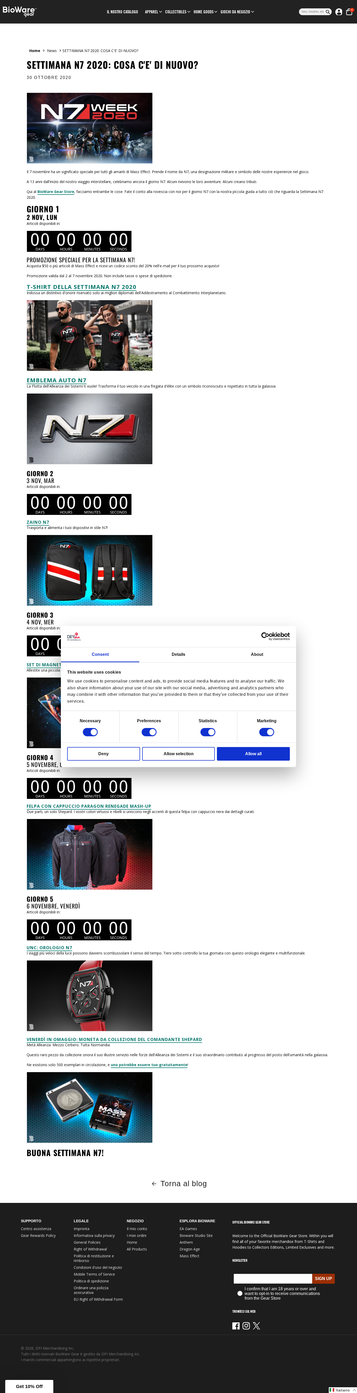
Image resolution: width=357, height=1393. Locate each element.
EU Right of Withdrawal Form (98, 1299)
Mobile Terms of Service (94, 1274)
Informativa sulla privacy (94, 1235)
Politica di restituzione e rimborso (94, 1258)
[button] (151, 12)
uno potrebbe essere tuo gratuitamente (149, 1064)
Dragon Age (190, 1249)
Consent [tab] (100, 654)
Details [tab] (178, 654)
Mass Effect (189, 1255)
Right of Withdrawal (90, 1249)
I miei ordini (136, 1235)
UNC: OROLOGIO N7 (49, 948)
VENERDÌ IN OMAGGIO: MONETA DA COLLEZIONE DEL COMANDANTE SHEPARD (114, 1039)
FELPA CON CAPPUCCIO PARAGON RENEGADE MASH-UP (89, 806)
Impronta (81, 1228)
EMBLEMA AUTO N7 (57, 380)
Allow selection (179, 754)
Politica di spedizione (91, 1280)
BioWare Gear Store (55, 191)
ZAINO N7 (38, 522)
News (52, 50)
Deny (103, 754)
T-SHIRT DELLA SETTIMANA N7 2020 (81, 287)
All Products (137, 1249)
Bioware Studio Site (196, 1235)
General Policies (87, 1242)
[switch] (149, 732)
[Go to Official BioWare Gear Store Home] (41, 12)
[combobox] (311, 11)
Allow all (253, 754)
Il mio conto (137, 1228)
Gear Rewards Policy (38, 1235)
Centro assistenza (36, 1228)
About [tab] (257, 654)
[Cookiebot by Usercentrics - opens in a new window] (267, 636)
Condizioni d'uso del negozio (98, 1267)
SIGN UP (323, 1278)
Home (34, 50)
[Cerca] (328, 11)
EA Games (188, 1228)
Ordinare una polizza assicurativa (91, 1290)
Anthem (186, 1242)
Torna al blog (183, 1183)
